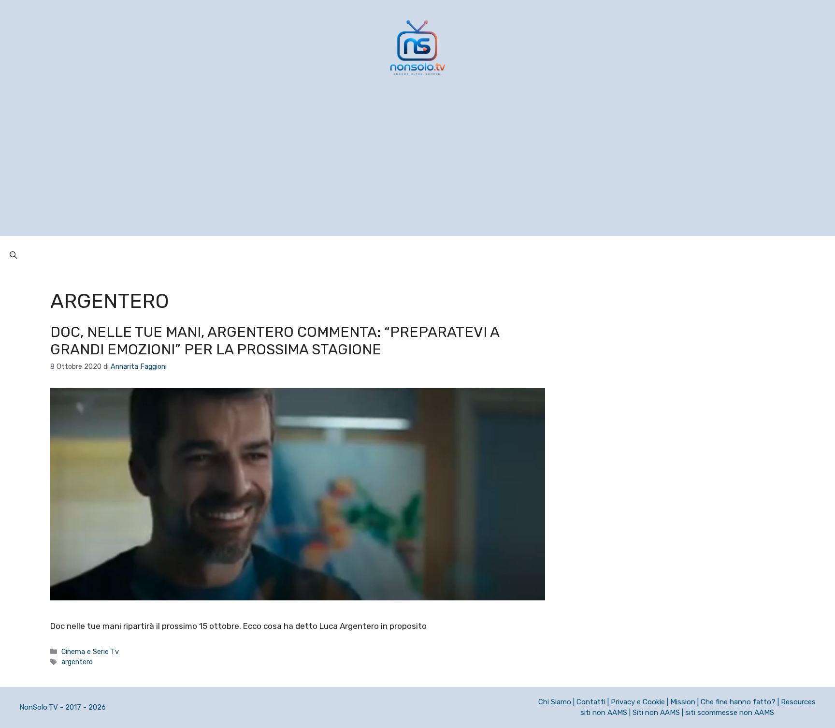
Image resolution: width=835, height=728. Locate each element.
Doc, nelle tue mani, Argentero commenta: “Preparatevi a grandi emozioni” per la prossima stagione (274, 340)
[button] (13, 255)
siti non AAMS (603, 712)
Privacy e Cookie (638, 702)
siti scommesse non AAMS (729, 712)
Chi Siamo (554, 702)
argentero (77, 661)
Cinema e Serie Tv (90, 651)
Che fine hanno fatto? (738, 702)
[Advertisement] (417, 168)
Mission (682, 702)
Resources (798, 702)
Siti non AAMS (656, 712)
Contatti (590, 702)
